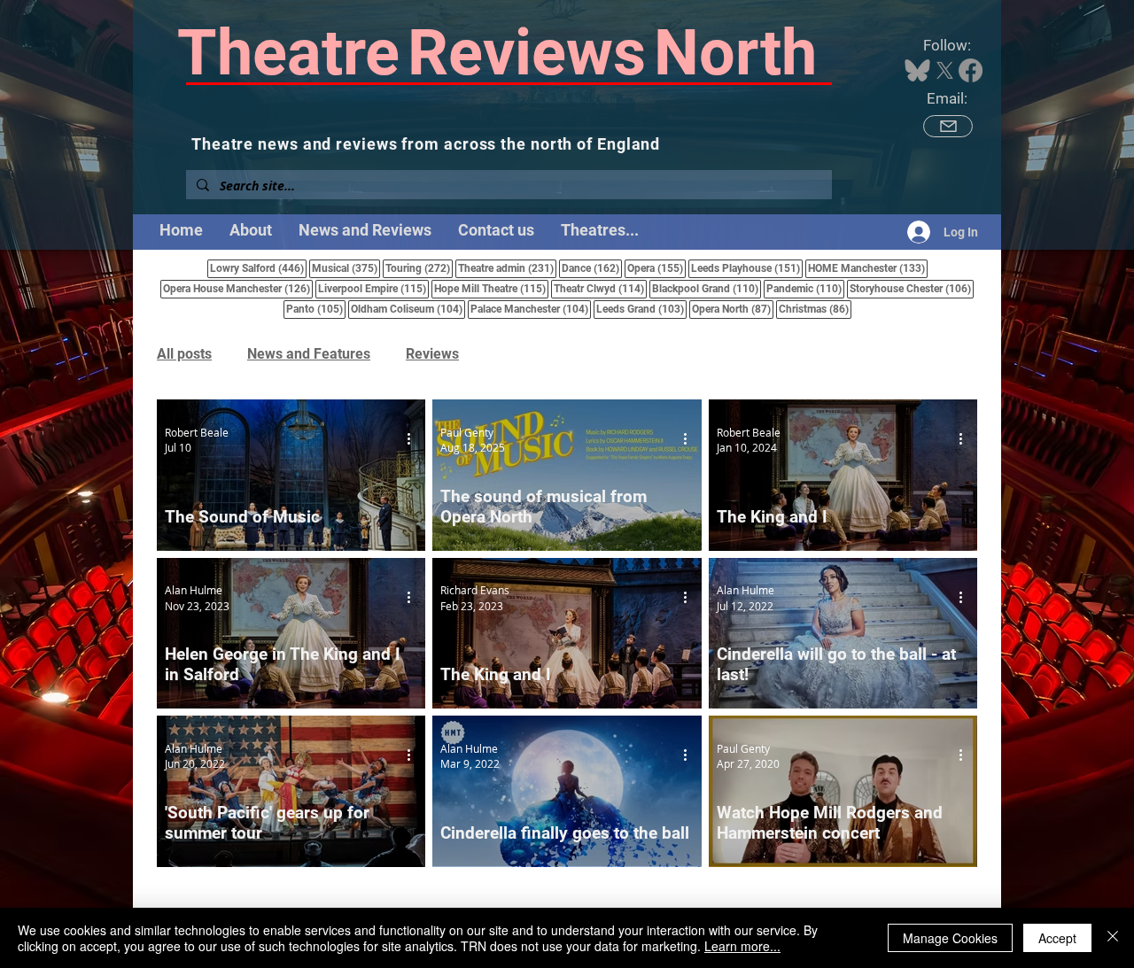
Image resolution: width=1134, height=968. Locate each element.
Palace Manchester (530, 308)
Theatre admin (507, 268)
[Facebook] (971, 70)
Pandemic (805, 288)
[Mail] (948, 126)
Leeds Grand (641, 308)
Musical (346, 268)
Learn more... (742, 946)
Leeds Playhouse (747, 268)
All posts (184, 353)
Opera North (732, 308)
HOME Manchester (868, 268)
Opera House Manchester (238, 288)
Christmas (815, 308)
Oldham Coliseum (408, 308)
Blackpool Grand (706, 288)
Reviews (432, 353)
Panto (316, 308)
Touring (419, 268)
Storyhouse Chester (912, 288)
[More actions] (414, 439)
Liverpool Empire (373, 288)
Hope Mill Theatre (491, 288)
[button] (600, 230)
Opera (656, 268)
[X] (945, 70)
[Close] (1112, 938)
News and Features (308, 353)
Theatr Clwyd (600, 288)
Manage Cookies (950, 938)
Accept (1057, 938)
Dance (592, 268)
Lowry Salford (258, 268)
